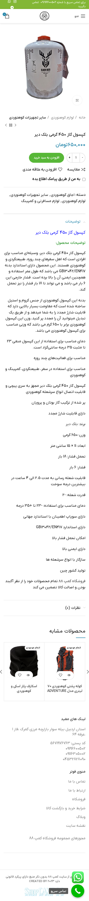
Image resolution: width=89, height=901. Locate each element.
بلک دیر (72, 424)
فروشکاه (78, 799)
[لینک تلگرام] (12, 7)
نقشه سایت (75, 825)
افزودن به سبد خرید (46, 158)
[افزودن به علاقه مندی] (60, 675)
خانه (81, 117)
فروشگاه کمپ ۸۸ (72, 581)
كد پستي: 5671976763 (67, 743)
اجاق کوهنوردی (63, 195)
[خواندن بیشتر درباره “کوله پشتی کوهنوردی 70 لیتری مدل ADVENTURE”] (69, 675)
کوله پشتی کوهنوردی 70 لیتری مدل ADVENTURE (64, 688)
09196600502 (48, 2)
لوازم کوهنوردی (62, 117)
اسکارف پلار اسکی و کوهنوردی (24, 688)
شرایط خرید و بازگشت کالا (65, 808)
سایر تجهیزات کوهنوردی (27, 117)
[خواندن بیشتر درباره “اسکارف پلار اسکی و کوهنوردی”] (28, 675)
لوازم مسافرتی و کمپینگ (40, 201)
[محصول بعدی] (6, 125)
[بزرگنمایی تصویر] (77, 100)
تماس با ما (76, 781)
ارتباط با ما (76, 790)
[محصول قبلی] (15, 125)
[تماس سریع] (77, 890)
